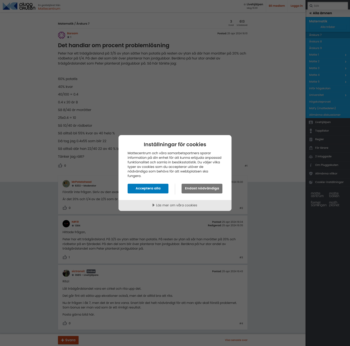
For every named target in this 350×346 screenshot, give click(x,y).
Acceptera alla (148, 188)
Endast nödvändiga (202, 188)
